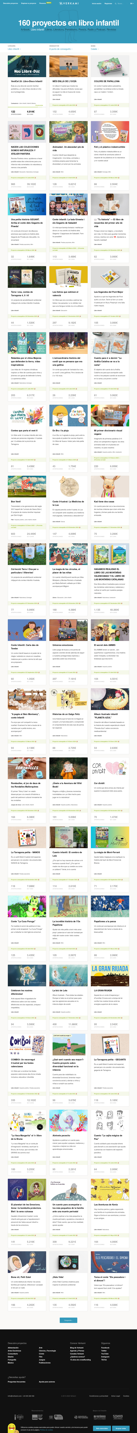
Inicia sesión (96, 3)
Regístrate (108, 3)
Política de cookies (46, 1430)
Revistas (111, 29)
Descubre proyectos (10, 3)
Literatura (58, 29)
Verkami (69, 3)
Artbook (25, 29)
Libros (48, 29)
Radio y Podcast (96, 29)
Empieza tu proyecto (28, 3)
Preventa (42, 3)
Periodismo (71, 29)
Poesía (82, 29)
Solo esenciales (102, 1428)
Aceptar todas (121, 1428)
